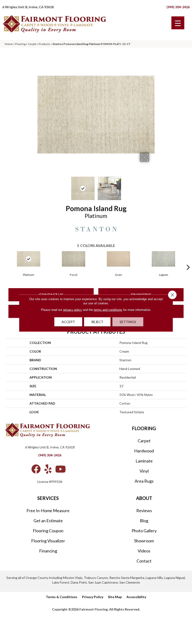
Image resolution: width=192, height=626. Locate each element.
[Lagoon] (163, 259)
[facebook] (36, 469)
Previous (39, 186)
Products (44, 44)
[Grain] (118, 259)
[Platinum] (28, 259)
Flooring (20, 44)
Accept (68, 322)
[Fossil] (73, 259)
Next (152, 186)
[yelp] (48, 469)
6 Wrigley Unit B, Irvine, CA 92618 (28, 7)
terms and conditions (108, 310)
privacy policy (72, 310)
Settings (128, 322)
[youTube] (60, 469)
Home (9, 44)
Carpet (32, 44)
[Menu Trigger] (177, 22)
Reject (97, 322)
